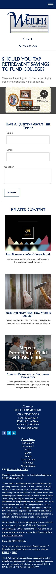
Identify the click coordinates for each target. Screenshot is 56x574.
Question (9, 167)
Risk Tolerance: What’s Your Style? (28, 254)
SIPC (14, 552)
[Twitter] (24, 39)
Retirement (28, 443)
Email (9, 150)
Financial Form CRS (17, 469)
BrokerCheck (17, 478)
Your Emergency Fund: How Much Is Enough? (28, 314)
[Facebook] (31, 39)
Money (28, 453)
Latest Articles (28, 459)
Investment (28, 446)
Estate (28, 449)
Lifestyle (28, 456)
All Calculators (28, 466)
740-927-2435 (30, 46)
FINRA (5, 552)
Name (9, 133)
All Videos (28, 462)
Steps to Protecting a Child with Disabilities (28, 376)
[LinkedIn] (28, 39)
